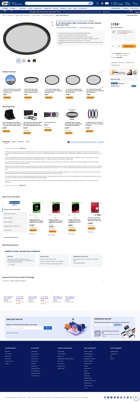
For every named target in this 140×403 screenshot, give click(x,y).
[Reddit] (52, 25)
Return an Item (8, 356)
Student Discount (88, 378)
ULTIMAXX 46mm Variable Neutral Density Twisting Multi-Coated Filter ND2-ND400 (73, 124)
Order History (34, 356)
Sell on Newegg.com (88, 354)
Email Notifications (35, 371)
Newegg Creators (88, 363)
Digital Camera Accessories (23, 15)
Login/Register (34, 351)
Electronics (11, 15)
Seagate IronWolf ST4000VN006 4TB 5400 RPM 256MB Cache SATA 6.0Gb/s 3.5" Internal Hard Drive (56, 221)
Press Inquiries (61, 363)
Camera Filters (36, 15)
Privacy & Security (9, 361)
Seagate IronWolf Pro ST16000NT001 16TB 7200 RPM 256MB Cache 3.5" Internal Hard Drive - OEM (75, 221)
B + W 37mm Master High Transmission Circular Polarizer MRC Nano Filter (53, 90)
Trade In (86, 388)
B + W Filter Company (48, 15)
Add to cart (129, 46)
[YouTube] (124, 397)
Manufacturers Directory (79, 263)
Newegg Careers (61, 366)
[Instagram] (114, 397)
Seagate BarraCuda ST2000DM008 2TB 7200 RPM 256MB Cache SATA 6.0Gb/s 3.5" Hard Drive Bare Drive (36, 221)
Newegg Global (113, 354)
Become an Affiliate (88, 361)
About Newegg (61, 351)
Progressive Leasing (88, 385)
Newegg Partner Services (89, 358)
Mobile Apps (87, 373)
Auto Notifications (35, 375)
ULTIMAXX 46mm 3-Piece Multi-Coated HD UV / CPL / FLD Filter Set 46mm (95, 124)
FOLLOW (133, 86)
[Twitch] (127, 397)
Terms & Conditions (31, 397)
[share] (52, 22)
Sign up (47, 328)
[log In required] (42, 203)
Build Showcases (88, 383)
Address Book (34, 361)
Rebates (86, 371)
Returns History (34, 358)
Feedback (23, 148)
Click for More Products (10, 237)
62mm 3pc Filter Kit (49, 122)
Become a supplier (88, 351)
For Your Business (88, 356)
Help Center (7, 351)
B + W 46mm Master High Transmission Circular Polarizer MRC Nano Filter (95, 90)
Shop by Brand (87, 368)
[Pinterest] (121, 397)
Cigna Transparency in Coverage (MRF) (79, 397)
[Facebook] (108, 397)
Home (4, 15)
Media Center (61, 356)
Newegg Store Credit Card (90, 380)
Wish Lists (33, 363)
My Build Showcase (35, 368)
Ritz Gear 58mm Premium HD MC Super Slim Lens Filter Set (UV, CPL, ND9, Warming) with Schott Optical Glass (32, 124)
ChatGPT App (87, 375)
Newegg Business (114, 351)
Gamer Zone (60, 361)
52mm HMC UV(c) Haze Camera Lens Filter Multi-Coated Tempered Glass (31, 90)
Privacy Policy (40, 397)
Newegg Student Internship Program (66, 358)
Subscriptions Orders (36, 373)
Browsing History (35, 354)
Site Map (86, 366)
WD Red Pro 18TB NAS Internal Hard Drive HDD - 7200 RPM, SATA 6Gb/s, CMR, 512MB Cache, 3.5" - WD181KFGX (95, 219)
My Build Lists (34, 366)
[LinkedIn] (118, 397)
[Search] (90, 3)
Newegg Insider (61, 368)
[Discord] (131, 397)
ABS (111, 356)
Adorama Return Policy (57, 263)
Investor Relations (62, 354)
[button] (17, 3)
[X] (111, 397)
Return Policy (8, 358)
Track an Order (8, 354)
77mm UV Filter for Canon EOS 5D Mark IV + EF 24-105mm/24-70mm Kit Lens (12, 90)
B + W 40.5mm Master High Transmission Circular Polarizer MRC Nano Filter (74, 90)
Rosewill (112, 358)
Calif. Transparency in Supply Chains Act (61, 397)
